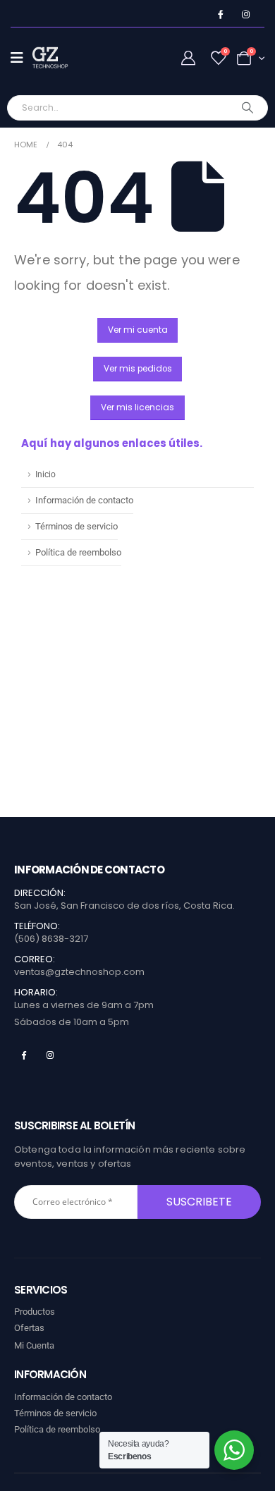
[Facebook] (220, 14)
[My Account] (188, 58)
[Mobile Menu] (21, 58)
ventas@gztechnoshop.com (79, 971)
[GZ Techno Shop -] (60, 58)
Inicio (45, 474)
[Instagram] (245, 14)
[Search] (247, 108)
